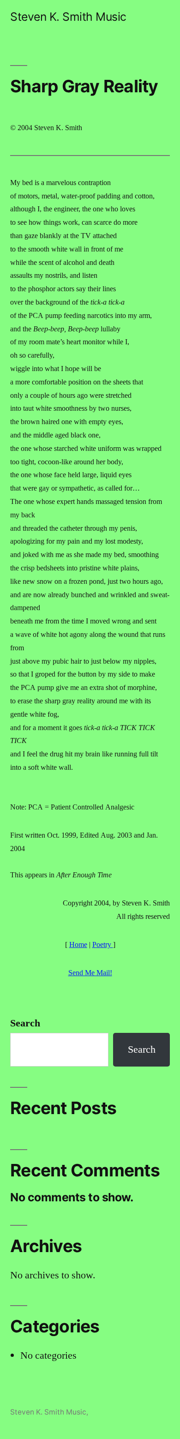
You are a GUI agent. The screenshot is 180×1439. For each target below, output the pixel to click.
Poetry (102, 944)
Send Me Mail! (90, 972)
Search (25, 1023)
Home (78, 944)
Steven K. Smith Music (68, 17)
